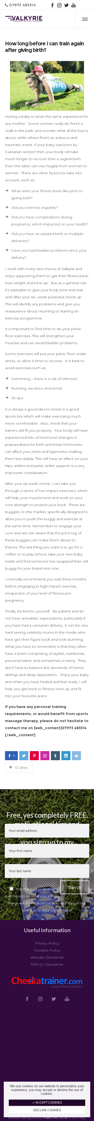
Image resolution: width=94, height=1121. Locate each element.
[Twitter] (66, 5)
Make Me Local (55, 1117)
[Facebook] (52, 5)
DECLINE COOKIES (47, 1110)
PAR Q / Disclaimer (47, 964)
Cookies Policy (47, 950)
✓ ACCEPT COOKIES (47, 1102)
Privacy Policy (47, 943)
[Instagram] (59, 5)
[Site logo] (24, 19)
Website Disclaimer (47, 957)
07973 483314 (22, 5)
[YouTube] (73, 5)
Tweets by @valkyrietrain (47, 1081)
